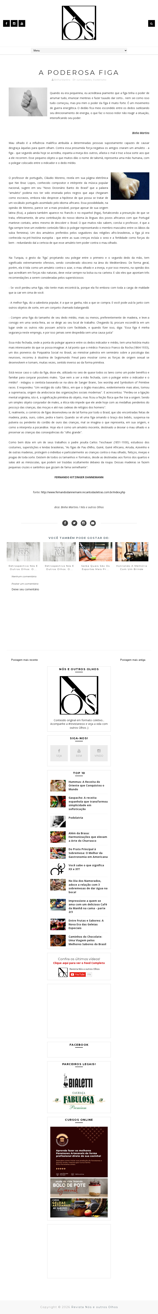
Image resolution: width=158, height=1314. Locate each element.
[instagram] (14, 23)
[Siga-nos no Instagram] (84, 523)
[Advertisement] (79, 1012)
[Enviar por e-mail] (93, 523)
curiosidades (84, 79)
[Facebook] (65, 523)
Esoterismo (99, 79)
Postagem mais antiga (132, 659)
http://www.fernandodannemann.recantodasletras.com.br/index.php (83, 492)
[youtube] (21, 23)
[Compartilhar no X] (74, 523)
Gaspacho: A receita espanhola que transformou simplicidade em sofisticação (88, 803)
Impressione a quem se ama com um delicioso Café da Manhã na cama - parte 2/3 (88, 906)
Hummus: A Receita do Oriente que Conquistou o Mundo (86, 785)
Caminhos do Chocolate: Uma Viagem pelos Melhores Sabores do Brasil (87, 940)
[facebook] (6, 23)
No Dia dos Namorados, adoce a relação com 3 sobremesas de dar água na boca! (88, 886)
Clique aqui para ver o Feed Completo (79, 963)
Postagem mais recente (24, 659)
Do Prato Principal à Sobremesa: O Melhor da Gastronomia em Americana (88, 852)
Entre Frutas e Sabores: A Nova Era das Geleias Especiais (86, 924)
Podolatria (76, 817)
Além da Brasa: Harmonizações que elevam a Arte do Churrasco (88, 836)
